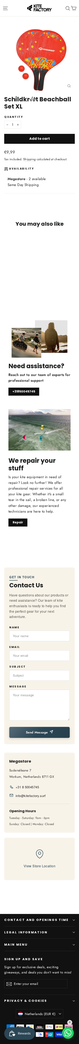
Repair (18, 522)
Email (14, 647)
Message (18, 686)
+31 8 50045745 (27, 787)
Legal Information (26, 932)
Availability (21, 168)
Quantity (13, 116)
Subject (17, 666)
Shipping (29, 159)
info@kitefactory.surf (31, 795)
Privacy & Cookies (25, 1001)
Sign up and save (23, 959)
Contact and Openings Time (36, 920)
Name (14, 627)
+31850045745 (23, 391)
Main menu (15, 944)
